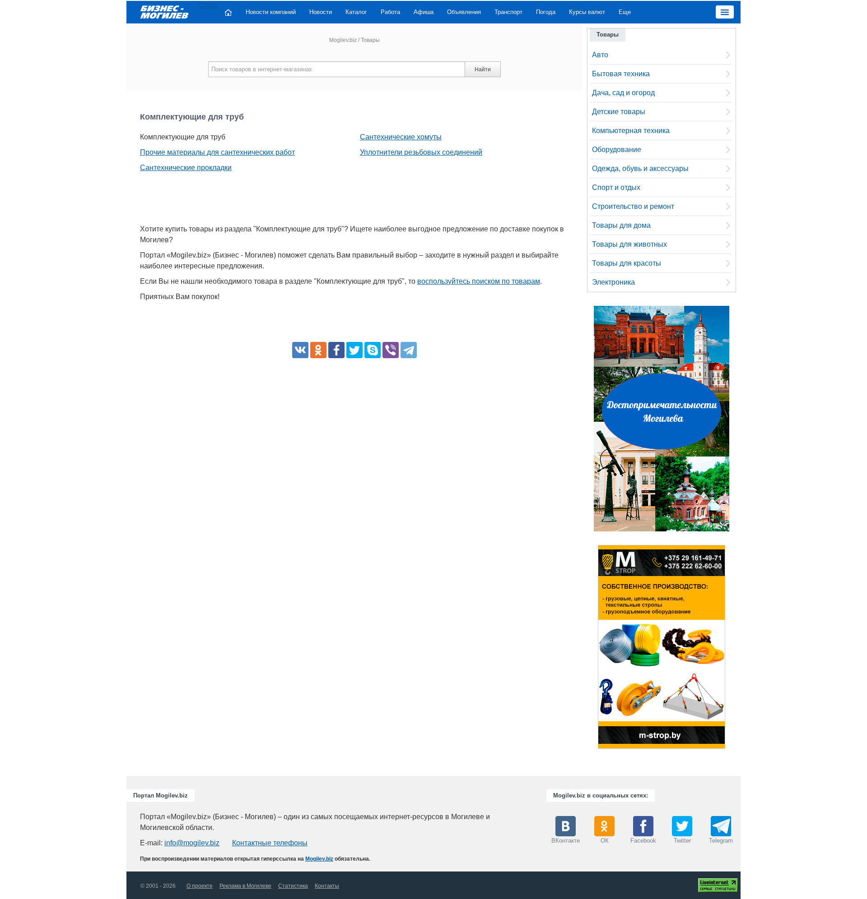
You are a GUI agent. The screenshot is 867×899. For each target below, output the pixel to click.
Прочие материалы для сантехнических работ (217, 152)
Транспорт (508, 12)
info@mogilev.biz (191, 843)
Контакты (327, 886)
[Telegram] (409, 350)
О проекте (199, 886)
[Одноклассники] (318, 350)
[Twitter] (354, 350)
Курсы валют (587, 12)
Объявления (464, 12)
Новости (320, 12)
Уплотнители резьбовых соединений (421, 152)
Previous (589, 649)
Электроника (613, 282)
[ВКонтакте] (300, 350)
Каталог (356, 12)
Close (208, 5)
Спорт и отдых (616, 187)
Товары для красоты (626, 263)
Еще (625, 12)
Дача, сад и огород (623, 93)
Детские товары (618, 111)
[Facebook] (336, 350)
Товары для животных (629, 244)
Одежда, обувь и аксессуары (640, 168)
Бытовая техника (621, 74)
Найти (483, 69)
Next (734, 649)
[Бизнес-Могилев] (165, 11)
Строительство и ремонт (633, 206)
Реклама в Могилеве (245, 886)
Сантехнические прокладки (186, 167)
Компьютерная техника (631, 130)
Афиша (424, 12)
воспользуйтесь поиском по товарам (478, 281)
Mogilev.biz (343, 40)
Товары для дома (621, 225)
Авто (600, 55)
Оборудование (616, 149)
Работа (390, 12)
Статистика (293, 886)
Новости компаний (271, 12)
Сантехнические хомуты (401, 137)
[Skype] (372, 350)
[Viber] (390, 350)
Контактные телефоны (270, 843)
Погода (545, 12)
